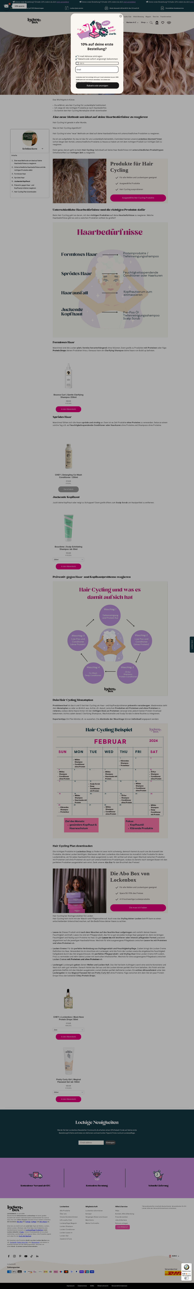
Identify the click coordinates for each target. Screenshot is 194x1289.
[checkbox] (97, 63)
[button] (120, 16)
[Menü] (190, 1264)
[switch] (186, 1278)
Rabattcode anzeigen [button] (97, 85)
